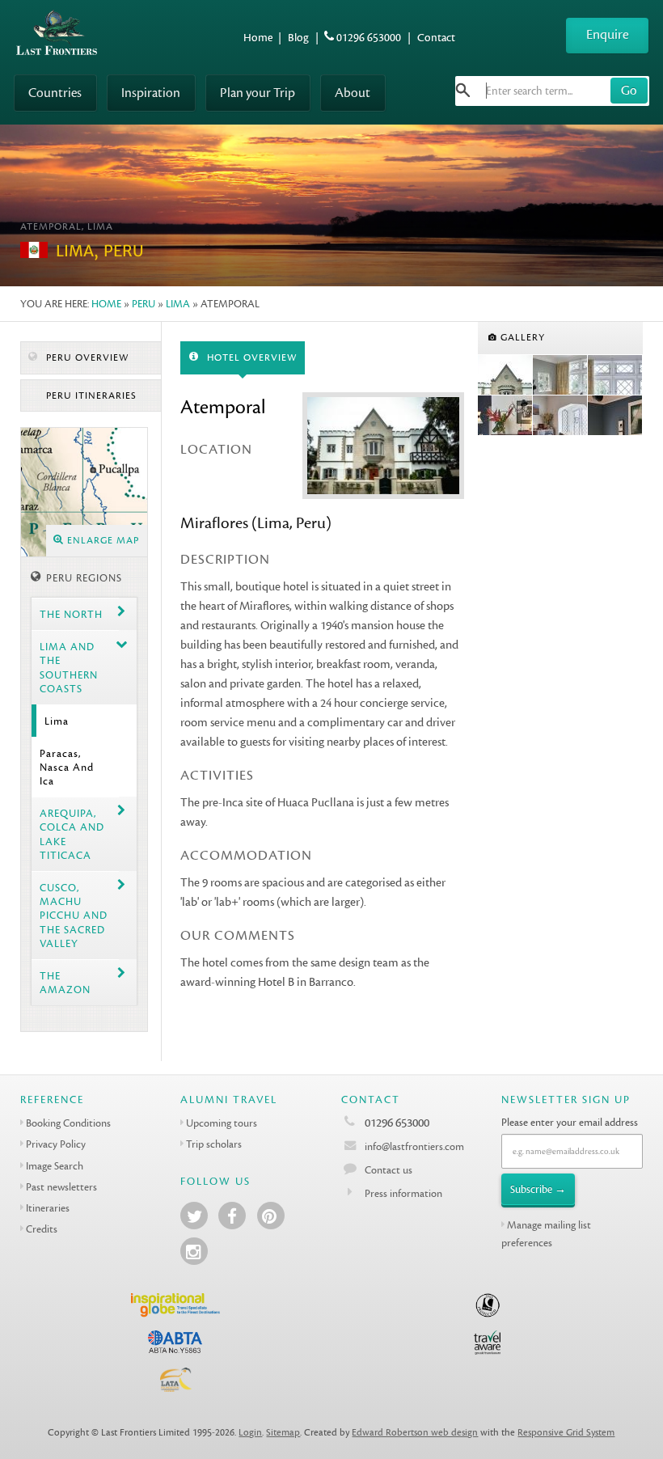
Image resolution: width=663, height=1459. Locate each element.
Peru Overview (86, 358)
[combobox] (552, 91)
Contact (436, 37)
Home (257, 37)
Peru (143, 304)
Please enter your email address (569, 1122)
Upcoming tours (221, 1123)
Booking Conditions (68, 1123)
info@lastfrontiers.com (413, 1146)
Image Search (54, 1166)
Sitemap (283, 1433)
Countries (55, 92)
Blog (298, 37)
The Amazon (65, 982)
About (352, 92)
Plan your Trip (257, 92)
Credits (41, 1229)
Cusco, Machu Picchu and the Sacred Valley (74, 915)
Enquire (607, 34)
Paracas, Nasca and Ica (67, 767)
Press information (403, 1193)
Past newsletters (61, 1187)
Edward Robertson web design (415, 1433)
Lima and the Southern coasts (69, 668)
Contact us (388, 1170)
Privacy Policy (56, 1144)
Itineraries (48, 1208)
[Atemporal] (505, 375)
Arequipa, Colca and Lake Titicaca (72, 834)
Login (250, 1433)
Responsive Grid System (565, 1433)
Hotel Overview (250, 358)
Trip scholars (214, 1144)
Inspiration (150, 92)
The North (71, 614)
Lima (178, 304)
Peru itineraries (90, 396)
